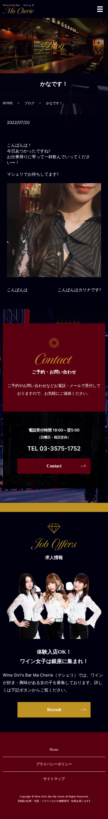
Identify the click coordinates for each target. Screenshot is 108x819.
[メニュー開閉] (100, 9)
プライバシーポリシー (54, 764)
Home (54, 749)
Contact (54, 466)
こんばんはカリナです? (79, 290)
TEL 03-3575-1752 (54, 448)
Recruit (54, 709)
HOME (8, 103)
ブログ (29, 103)
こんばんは (17, 290)
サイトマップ (54, 779)
